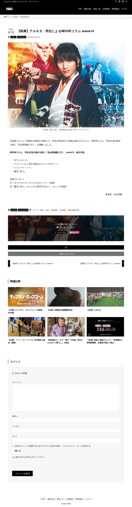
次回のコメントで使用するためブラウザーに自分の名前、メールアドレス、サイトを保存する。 (53, 446)
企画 (47, 210)
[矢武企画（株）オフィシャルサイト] (9, 9)
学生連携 (63, 210)
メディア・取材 (37, 210)
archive (13, 37)
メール (15, 426)
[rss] (123, 1)
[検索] (126, 1)
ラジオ (87, 499)
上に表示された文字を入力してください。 (29, 456)
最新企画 (51, 499)
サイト (15, 436)
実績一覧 (60, 499)
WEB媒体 (79, 499)
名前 (14, 416)
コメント (16, 382)
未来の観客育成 (73, 210)
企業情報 (69, 499)
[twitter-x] (116, 1)
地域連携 (54, 210)
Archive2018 (22, 37)
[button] (66, 247)
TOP (43, 499)
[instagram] (119, 1)
